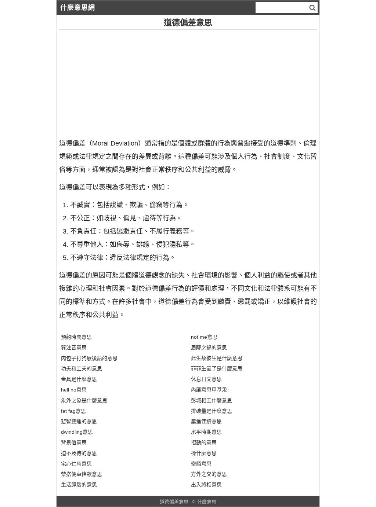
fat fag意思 (73, 411)
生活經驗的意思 (79, 485)
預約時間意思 (76, 337)
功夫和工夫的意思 (81, 368)
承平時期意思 (206, 432)
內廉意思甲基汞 (209, 390)
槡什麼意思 (204, 453)
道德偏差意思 (174, 501)
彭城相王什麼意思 (211, 400)
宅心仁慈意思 (76, 464)
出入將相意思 (206, 485)
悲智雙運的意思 (79, 421)
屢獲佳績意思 (206, 421)
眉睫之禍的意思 (209, 347)
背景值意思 (74, 442)
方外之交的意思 (209, 474)
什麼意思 (206, 501)
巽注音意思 (74, 347)
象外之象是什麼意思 (84, 400)
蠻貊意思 (201, 464)
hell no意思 (74, 390)
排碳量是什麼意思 (211, 411)
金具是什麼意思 (79, 379)
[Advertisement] (188, 81)
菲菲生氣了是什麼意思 (216, 368)
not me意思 (204, 337)
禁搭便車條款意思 (81, 474)
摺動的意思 (204, 442)
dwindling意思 (77, 432)
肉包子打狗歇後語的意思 (89, 358)
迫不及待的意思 (79, 453)
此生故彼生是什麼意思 (216, 358)
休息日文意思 (206, 379)
